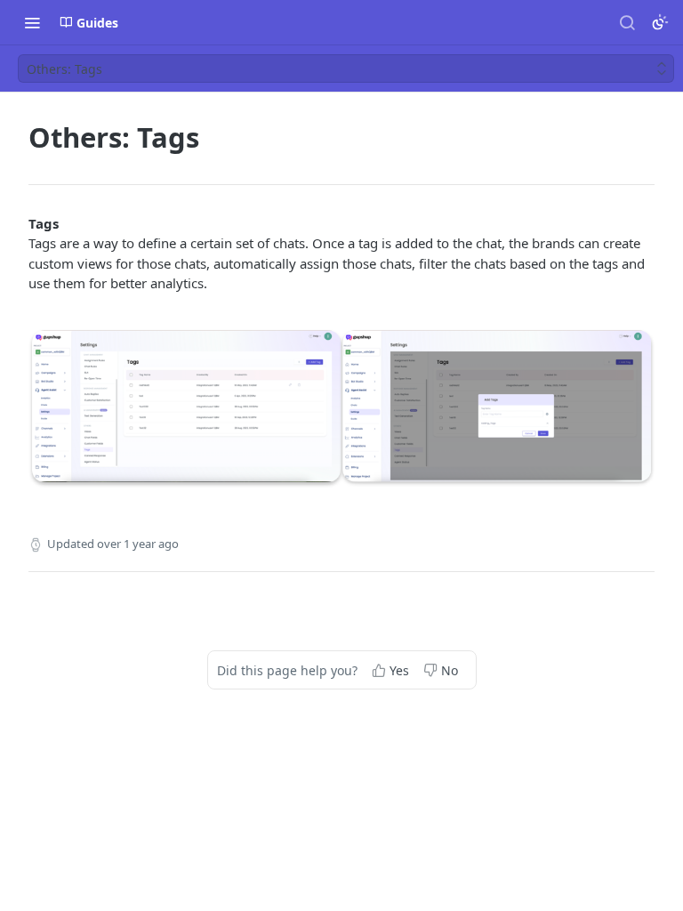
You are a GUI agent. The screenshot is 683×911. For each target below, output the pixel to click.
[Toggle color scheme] (660, 22)
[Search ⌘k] (627, 22)
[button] (341, 408)
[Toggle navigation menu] (32, 22)
